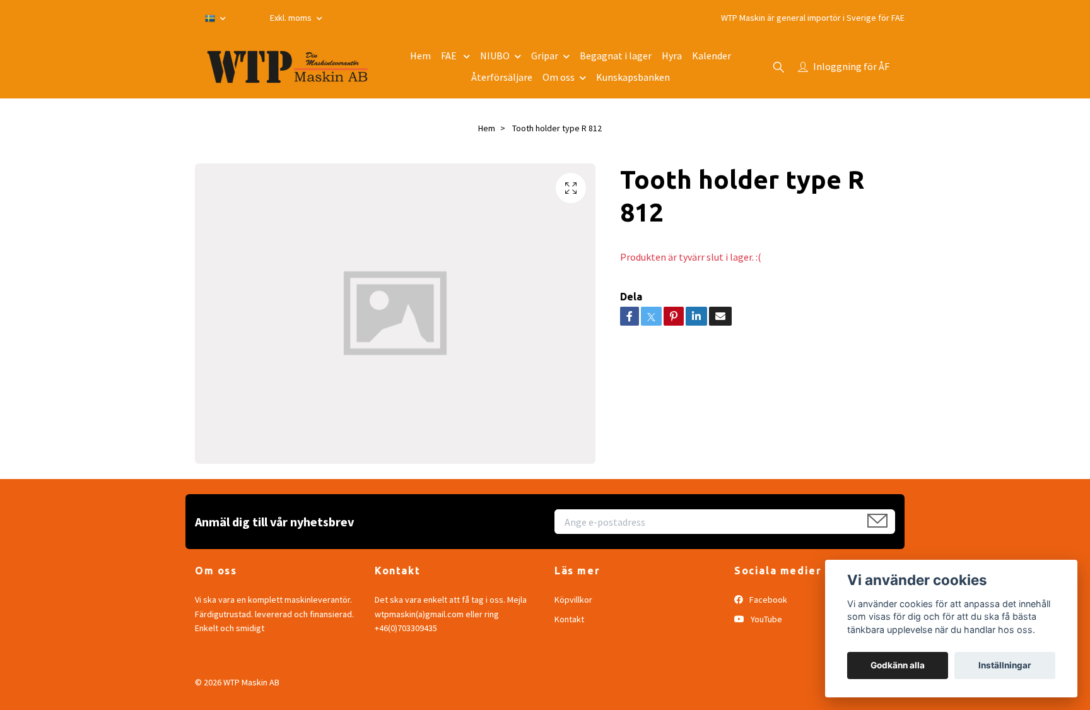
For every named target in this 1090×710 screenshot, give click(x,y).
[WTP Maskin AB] (287, 67)
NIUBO (495, 55)
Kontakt (569, 619)
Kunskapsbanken (633, 77)
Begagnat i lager (616, 55)
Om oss (558, 77)
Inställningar (1004, 665)
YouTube (765, 619)
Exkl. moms (292, 17)
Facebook (767, 599)
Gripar (544, 55)
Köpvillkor (573, 599)
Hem (420, 55)
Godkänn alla (897, 665)
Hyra (672, 55)
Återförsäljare (501, 77)
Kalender (711, 55)
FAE (450, 55)
